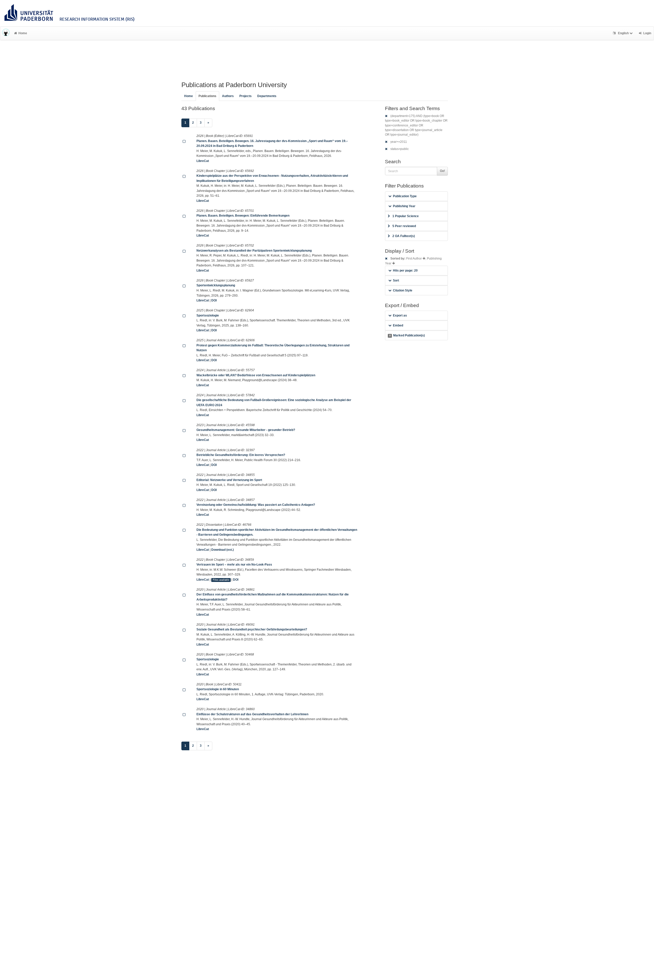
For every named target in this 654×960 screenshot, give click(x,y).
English (623, 33)
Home (22, 33)
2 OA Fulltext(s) (403, 236)
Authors (228, 96)
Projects (245, 96)
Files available (221, 580)
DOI (214, 300)
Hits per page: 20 (405, 270)
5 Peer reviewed (404, 226)
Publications (207, 96)
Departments (266, 96)
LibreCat (202, 161)
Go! (442, 171)
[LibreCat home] (5, 33)
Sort (396, 280)
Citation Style (402, 290)
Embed (398, 325)
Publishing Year (404, 206)
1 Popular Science (405, 216)
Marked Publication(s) (407, 335)
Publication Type (405, 196)
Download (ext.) (222, 550)
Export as (400, 315)
